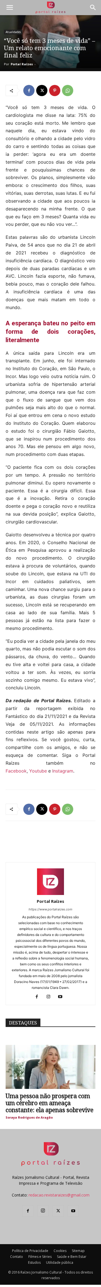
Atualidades (13, 32)
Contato (16, 1256)
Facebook (16, 771)
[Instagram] (50, 997)
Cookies (60, 1250)
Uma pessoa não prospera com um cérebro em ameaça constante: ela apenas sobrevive (49, 1103)
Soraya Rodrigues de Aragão (29, 1117)
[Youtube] (62, 997)
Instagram (62, 771)
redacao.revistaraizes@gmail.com (59, 1195)
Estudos (34, 1262)
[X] (41, 90)
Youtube (38, 771)
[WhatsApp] (67, 90)
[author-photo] (50, 893)
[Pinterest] (54, 90)
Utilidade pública (59, 1262)
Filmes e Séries (40, 1256)
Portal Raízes (22, 64)
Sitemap (78, 1250)
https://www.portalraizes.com (50, 909)
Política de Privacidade (30, 1250)
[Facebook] (29, 90)
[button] (10, 7)
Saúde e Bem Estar (71, 1256)
